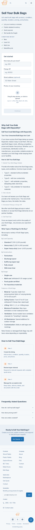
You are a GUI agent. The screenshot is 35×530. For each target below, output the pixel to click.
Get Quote (6, 488)
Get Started (15, 446)
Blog (19, 464)
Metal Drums (7, 474)
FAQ (19, 467)
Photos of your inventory (12, 86)
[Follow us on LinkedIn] (12, 527)
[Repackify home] (4, 3)
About (20, 461)
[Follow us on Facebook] (22, 527)
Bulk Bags (6, 477)
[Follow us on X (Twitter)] (17, 527)
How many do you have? (12, 61)
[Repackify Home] (17, 521)
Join (27, 502)
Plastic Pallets (7, 464)
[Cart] (26, 3)
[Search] (10, 3)
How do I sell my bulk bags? (10, 415)
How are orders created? (9, 425)
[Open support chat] (31, 520)
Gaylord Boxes (7, 467)
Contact (20, 471)
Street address (12, 77)
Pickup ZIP (7, 69)
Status (20, 474)
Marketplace (7, 485)
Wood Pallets (7, 461)
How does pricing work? (9, 420)
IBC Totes (6, 471)
